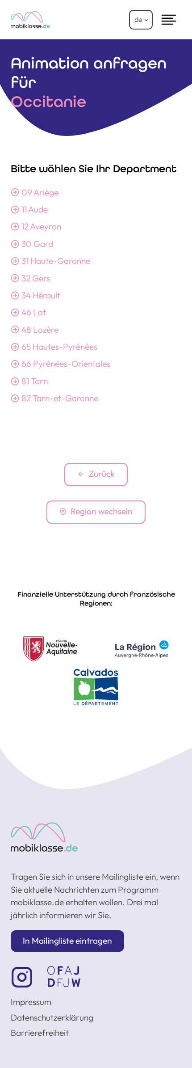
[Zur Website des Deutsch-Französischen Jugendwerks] (63, 976)
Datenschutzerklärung (52, 1017)
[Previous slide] (23, 671)
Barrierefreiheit (40, 1032)
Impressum (31, 1001)
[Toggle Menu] (168, 19)
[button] (67, 941)
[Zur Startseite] (44, 837)
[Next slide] (169, 671)
